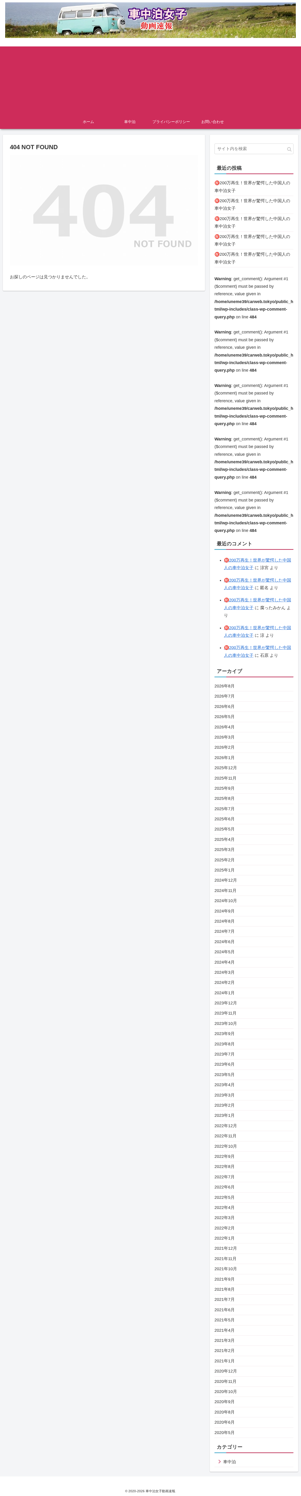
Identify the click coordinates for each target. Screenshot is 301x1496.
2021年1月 (224, 1361)
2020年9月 (224, 1401)
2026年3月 (224, 737)
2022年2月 (224, 1228)
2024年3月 (224, 972)
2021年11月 (225, 1258)
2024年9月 (224, 911)
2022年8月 (224, 1166)
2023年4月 (224, 1084)
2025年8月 (224, 798)
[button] (289, 149)
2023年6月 (224, 1064)
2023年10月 (225, 1023)
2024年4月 (224, 962)
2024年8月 (224, 921)
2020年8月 (224, 1412)
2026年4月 (224, 727)
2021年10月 (225, 1268)
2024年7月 (224, 931)
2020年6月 (224, 1422)
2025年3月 (224, 849)
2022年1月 (224, 1238)
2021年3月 (224, 1340)
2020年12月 (225, 1371)
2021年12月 (225, 1248)
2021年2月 (224, 1350)
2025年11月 (225, 778)
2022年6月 (224, 1187)
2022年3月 (224, 1217)
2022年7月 (224, 1177)
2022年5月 (224, 1197)
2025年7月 (224, 808)
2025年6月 (224, 819)
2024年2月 (224, 982)
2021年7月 (224, 1299)
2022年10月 (225, 1146)
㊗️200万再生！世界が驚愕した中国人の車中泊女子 (252, 187)
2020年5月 (224, 1432)
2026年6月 (224, 706)
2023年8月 (224, 1044)
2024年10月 (225, 900)
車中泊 (229, 1461)
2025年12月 (225, 767)
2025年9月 (224, 788)
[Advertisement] (150, 79)
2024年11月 (225, 890)
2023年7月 (224, 1054)
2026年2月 (224, 747)
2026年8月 (224, 686)
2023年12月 (225, 1003)
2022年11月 (225, 1136)
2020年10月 (225, 1391)
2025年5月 (224, 829)
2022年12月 (225, 1125)
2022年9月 (224, 1156)
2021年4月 (224, 1330)
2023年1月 (224, 1115)
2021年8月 (224, 1289)
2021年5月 (224, 1320)
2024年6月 (224, 941)
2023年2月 (224, 1105)
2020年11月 (225, 1381)
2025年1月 (224, 870)
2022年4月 (224, 1207)
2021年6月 (224, 1309)
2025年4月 (224, 839)
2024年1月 (224, 992)
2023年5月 (224, 1074)
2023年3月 (224, 1095)
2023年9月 (224, 1033)
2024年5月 (224, 951)
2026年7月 (224, 696)
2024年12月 (225, 880)
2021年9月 (224, 1279)
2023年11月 (225, 1013)
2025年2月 (224, 860)
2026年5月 (224, 716)
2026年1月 (224, 757)
